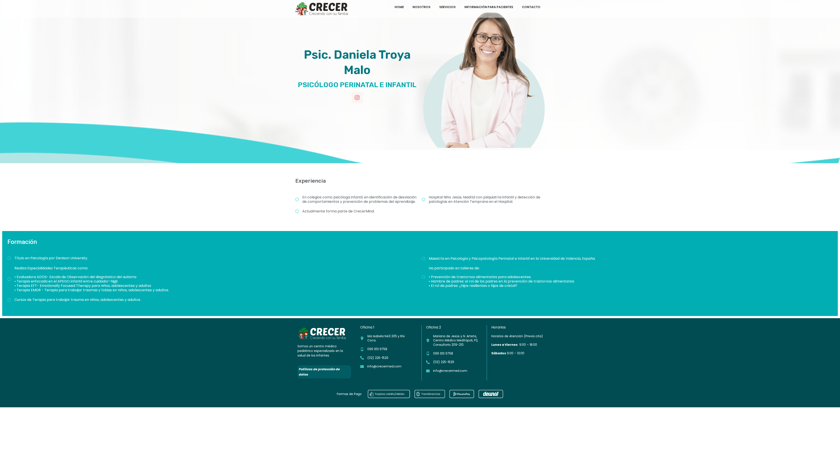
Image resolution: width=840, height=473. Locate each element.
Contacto (531, 7)
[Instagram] (357, 97)
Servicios (447, 7)
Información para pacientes (488, 7)
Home (399, 7)
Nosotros (421, 7)
